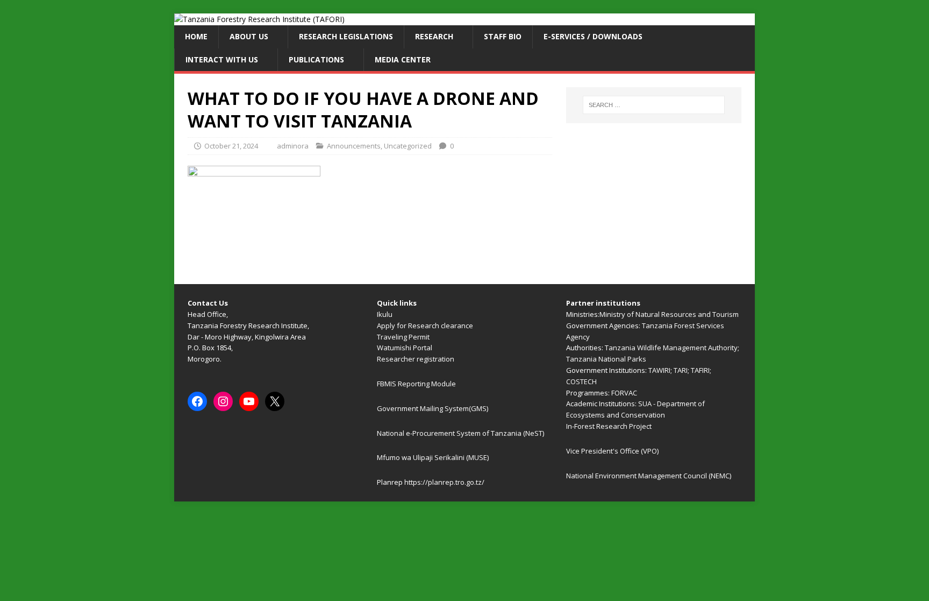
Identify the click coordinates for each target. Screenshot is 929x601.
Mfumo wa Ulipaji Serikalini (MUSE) (433, 457)
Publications (316, 59)
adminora (293, 146)
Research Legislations (346, 36)
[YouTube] (249, 401)
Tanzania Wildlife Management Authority (671, 347)
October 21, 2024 (231, 146)
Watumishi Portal (404, 347)
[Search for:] (654, 105)
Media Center (403, 59)
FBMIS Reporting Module (416, 383)
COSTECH (581, 381)
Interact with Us (221, 59)
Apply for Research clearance (425, 325)
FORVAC (624, 393)
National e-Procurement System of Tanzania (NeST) (460, 433)
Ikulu (384, 314)
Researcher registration (415, 359)
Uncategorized (408, 146)
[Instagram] (223, 401)
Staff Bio (502, 36)
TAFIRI (700, 370)
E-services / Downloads (593, 36)
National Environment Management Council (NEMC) (648, 475)
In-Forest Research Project (609, 426)
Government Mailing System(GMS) (432, 408)
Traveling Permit (403, 337)
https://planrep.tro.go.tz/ (444, 482)
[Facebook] (197, 401)
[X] (274, 401)
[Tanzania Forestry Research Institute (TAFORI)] (259, 19)
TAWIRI (659, 370)
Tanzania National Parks (606, 359)
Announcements (354, 146)
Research (434, 36)
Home (196, 36)
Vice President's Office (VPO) (612, 451)
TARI (681, 370)
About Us (249, 36)
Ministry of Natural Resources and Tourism (669, 314)
